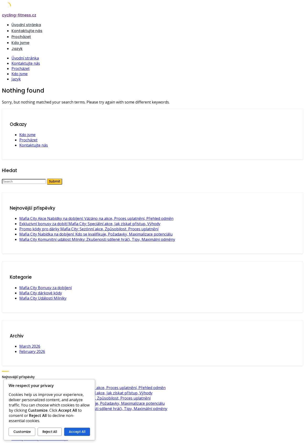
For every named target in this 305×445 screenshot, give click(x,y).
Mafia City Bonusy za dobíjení (45, 287)
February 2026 (32, 351)
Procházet (21, 37)
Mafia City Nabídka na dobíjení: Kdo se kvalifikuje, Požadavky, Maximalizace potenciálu (96, 234)
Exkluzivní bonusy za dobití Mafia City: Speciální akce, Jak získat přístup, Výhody (89, 223)
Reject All (49, 432)
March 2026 (29, 346)
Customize (22, 432)
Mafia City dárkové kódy (40, 293)
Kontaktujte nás (26, 31)
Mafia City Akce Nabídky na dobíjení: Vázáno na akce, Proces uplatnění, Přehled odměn (96, 218)
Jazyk (17, 48)
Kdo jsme (20, 42)
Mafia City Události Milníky (42, 298)
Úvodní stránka (26, 25)
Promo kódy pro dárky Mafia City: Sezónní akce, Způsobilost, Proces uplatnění (88, 229)
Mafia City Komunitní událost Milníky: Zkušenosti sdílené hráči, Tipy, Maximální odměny (97, 239)
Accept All (77, 432)
